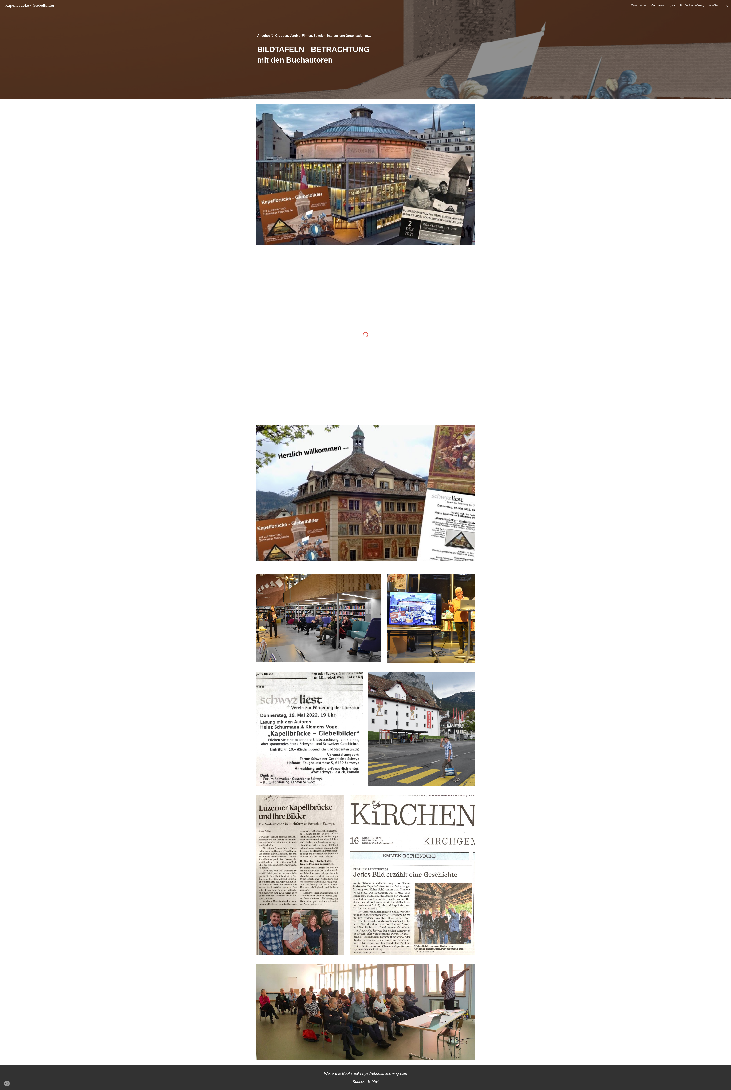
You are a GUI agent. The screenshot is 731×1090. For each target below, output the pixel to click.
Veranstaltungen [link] (663, 5)
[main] (365, 49)
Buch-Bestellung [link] (692, 5)
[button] (726, 5)
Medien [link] (714, 5)
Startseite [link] (638, 5)
